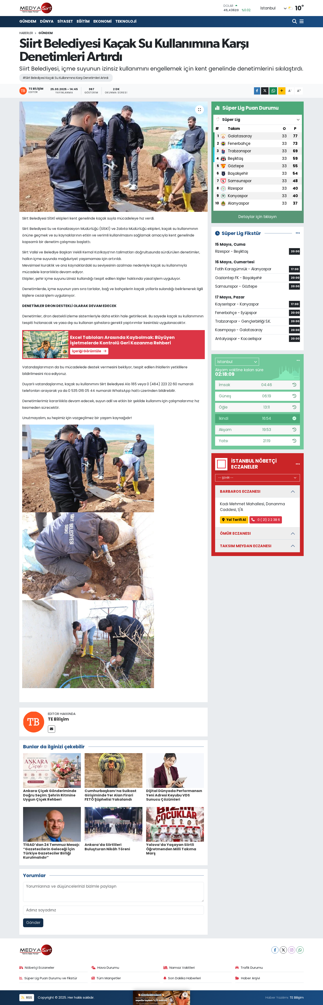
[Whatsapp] (300, 950)
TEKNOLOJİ (125, 21)
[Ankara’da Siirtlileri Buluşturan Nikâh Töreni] (113, 824)
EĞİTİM (83, 21)
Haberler (26, 33)
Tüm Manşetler (108, 978)
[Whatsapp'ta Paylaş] (273, 91)
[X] (283, 950)
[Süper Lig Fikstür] (298, 233)
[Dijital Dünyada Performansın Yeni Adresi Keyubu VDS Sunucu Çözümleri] (175, 770)
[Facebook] (275, 950)
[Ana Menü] (301, 21)
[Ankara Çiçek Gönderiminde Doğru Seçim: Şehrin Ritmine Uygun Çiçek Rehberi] (52, 770)
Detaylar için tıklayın (257, 216)
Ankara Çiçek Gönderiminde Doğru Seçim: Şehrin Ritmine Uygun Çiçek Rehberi (49, 795)
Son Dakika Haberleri (184, 978)
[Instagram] (291, 950)
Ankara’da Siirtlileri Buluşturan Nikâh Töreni (107, 846)
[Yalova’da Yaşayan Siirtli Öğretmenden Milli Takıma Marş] (175, 824)
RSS (28, 997)
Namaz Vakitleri (182, 967)
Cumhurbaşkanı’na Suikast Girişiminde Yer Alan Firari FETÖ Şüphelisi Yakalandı (110, 795)
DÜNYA (47, 21)
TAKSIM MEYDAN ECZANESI (245, 546)
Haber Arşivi (250, 978)
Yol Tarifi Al (236, 519)
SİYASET (65, 21)
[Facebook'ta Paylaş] (257, 91)
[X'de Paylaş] (265, 91)
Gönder (33, 922)
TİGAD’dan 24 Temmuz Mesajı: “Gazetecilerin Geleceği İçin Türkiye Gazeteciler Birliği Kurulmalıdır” (51, 851)
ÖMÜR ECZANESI (235, 533)
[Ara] (295, 21)
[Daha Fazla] (281, 91)
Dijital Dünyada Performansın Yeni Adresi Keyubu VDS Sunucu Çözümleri (174, 795)
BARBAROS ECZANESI (240, 491)
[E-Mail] (51, 729)
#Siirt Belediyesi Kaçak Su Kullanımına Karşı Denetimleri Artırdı (65, 78)
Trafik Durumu (252, 967)
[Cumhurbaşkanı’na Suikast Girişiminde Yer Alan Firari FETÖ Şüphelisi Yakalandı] (113, 770)
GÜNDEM (27, 21)
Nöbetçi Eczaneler (39, 967)
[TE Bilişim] (33, 721)
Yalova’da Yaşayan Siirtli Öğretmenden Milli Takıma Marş (171, 849)
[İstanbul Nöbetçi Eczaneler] (298, 464)
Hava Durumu (108, 967)
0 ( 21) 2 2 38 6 (268, 519)
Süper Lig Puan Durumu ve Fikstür (50, 978)
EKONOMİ (102, 21)
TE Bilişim (58, 719)
